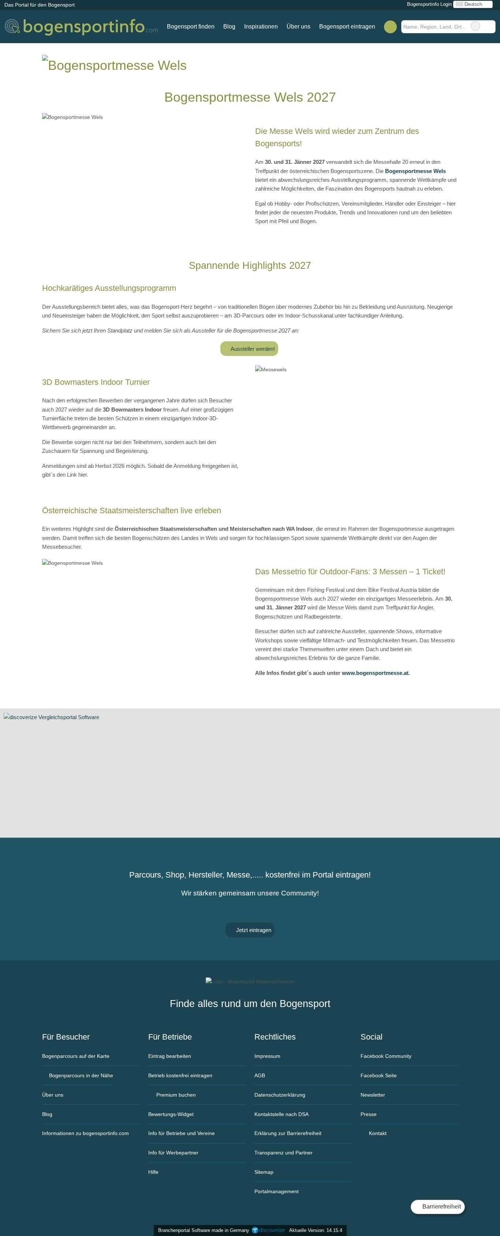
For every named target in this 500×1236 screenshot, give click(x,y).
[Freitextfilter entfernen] (475, 26)
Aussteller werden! (252, 349)
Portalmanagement (276, 1191)
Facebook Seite (379, 1075)
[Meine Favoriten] (390, 26)
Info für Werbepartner (173, 1153)
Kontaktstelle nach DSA (281, 1114)
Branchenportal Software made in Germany (202, 1230)
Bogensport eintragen (347, 26)
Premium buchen (175, 1095)
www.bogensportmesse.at (375, 673)
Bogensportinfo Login (429, 4)
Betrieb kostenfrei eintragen (180, 1075)
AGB (259, 1075)
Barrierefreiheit (441, 1206)
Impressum (267, 1056)
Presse (369, 1114)
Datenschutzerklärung (279, 1095)
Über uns (298, 26)
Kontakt (377, 1133)
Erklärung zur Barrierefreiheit (287, 1133)
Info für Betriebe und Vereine (181, 1133)
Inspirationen (261, 26)
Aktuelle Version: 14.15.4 (315, 1230)
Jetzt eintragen (253, 930)
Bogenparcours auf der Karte (75, 1056)
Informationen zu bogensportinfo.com (85, 1133)
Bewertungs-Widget (171, 1114)
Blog (229, 26)
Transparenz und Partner (283, 1153)
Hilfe (153, 1172)
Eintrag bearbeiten (169, 1056)
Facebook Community (386, 1056)
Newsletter (373, 1095)
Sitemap (263, 1172)
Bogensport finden (190, 26)
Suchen (490, 26)
